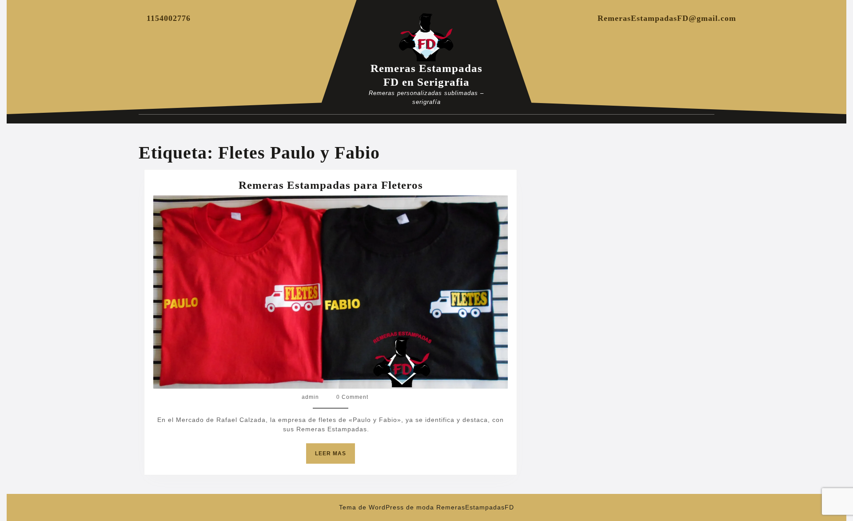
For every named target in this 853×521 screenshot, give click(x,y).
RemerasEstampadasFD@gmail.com (667, 18)
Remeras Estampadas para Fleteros (331, 185)
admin (310, 397)
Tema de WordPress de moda (386, 507)
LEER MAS (335, 457)
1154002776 (169, 18)
